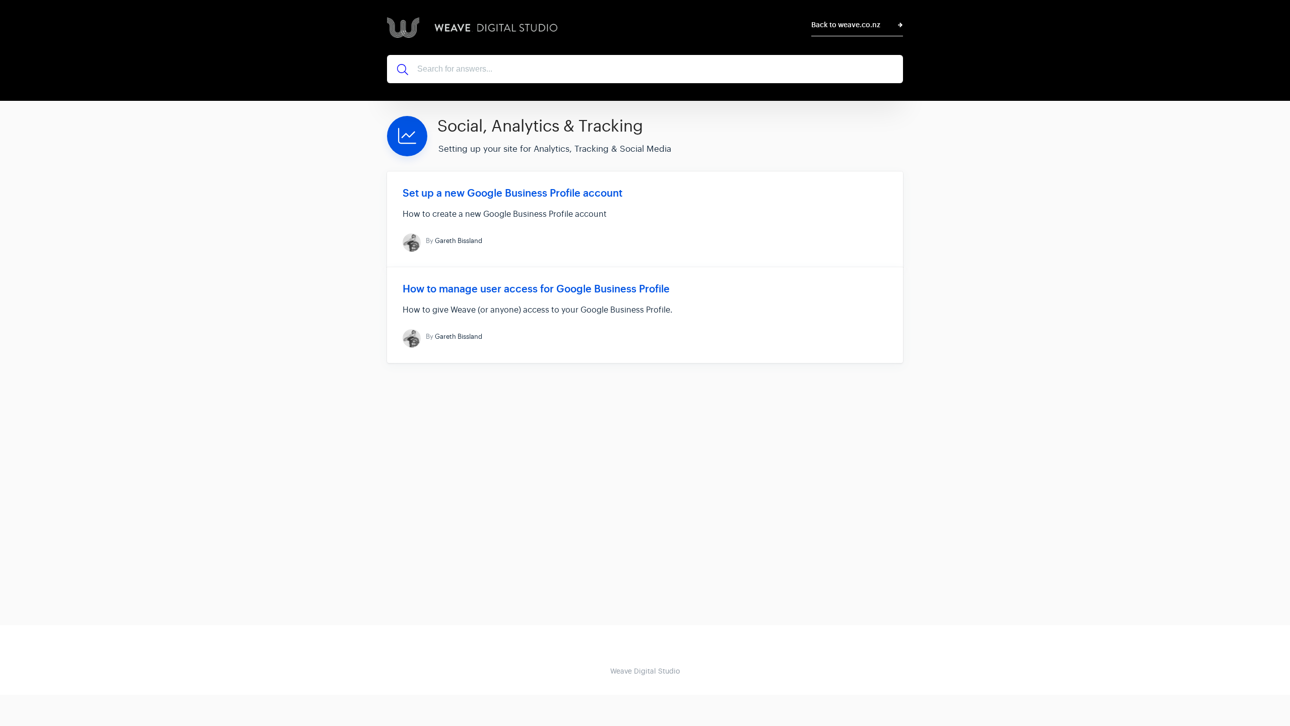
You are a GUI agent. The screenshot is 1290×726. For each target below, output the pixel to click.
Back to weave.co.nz (845, 25)
